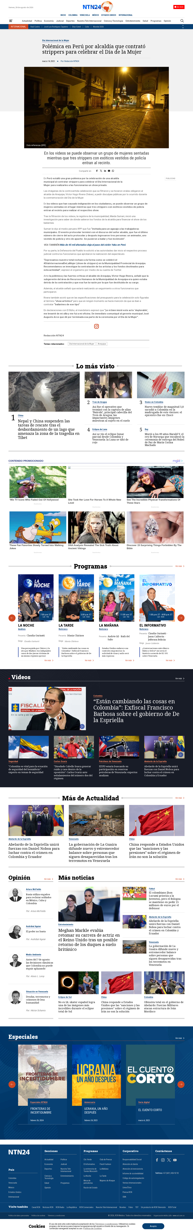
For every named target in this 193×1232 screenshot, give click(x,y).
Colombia (97, 696)
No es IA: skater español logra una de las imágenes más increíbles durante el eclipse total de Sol (76, 1007)
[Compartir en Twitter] (101, 171)
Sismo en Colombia (154, 402)
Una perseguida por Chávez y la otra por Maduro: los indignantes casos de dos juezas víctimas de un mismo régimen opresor (36, 652)
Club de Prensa (106, 1159)
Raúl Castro (35, 27)
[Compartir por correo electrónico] (109, 171)
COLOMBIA (72, 15)
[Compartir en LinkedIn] (105, 171)
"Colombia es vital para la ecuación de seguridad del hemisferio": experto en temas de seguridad (28, 769)
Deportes (70, 21)
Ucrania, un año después (96, 1110)
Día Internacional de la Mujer (55, 40)
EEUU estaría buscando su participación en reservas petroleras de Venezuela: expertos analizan (118, 771)
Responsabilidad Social (132, 1159)
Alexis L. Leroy (37, 976)
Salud (145, 21)
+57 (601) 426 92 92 (171, 1173)
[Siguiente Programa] (181, 618)
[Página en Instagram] (163, 1160)
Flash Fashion (105, 1164)
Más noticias (76, 877)
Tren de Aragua (99, 402)
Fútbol (152, 888)
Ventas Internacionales (132, 1183)
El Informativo (152, 625)
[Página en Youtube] (175, 1160)
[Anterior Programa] (12, 618)
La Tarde (66, 625)
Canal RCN (36, 1207)
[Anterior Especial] (12, 1084)
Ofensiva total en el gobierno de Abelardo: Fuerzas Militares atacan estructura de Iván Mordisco (164, 1007)
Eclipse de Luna (99, 429)
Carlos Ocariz (60, 761)
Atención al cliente (130, 1164)
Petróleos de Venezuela (110, 761)
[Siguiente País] (183, 28)
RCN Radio (60, 1207)
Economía (49, 21)
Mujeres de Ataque (107, 1180)
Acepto (153, 1226)
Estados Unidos (14, 1192)
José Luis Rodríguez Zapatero (56, 27)
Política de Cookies (92, 1228)
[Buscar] (182, 21)
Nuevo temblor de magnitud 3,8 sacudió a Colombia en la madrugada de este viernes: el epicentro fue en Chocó (164, 410)
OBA (124, 1197)
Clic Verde (88, 1159)
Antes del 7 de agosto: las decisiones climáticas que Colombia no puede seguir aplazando (39, 964)
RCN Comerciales (86, 1207)
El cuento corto (150, 1110)
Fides (131, 1207)
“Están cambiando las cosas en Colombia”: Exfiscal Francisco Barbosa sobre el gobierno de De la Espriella (76, 652)
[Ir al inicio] (23, 1156)
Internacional (13, 1197)
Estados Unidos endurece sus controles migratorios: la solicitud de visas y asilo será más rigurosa (115, 652)
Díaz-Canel (76, 27)
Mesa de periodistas (88, 1181)
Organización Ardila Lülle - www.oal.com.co (169, 1216)
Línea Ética (127, 1187)
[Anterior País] (183, 25)
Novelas (123, 1207)
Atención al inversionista (133, 1169)
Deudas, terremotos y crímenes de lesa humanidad (38, 999)
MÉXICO (95, 15)
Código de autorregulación (133, 1178)
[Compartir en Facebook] (97, 171)
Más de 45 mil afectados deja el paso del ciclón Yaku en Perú (93, 244)
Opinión (167, 21)
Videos (21, 677)
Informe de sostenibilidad (133, 1173)
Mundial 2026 (98, 27)
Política (38, 21)
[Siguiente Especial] (181, 1084)
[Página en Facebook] (157, 1160)
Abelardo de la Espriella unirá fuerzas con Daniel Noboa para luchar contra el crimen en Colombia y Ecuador (161, 771)
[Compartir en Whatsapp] (113, 171)
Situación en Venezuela (37, 991)
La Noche (26, 625)
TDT (136, 1207)
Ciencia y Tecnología (113, 21)
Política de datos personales (18, 1216)
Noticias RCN (48, 1207)
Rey (146, 429)
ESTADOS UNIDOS (108, 15)
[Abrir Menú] (10, 21)
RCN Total (172, 1207)
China (20, 415)
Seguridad (13, 761)
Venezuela (74, 839)
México (11, 1187)
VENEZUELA (85, 15)
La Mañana (109, 625)
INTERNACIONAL (126, 15)
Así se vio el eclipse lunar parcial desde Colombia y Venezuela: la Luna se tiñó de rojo (110, 438)
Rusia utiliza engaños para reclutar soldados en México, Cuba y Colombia (38, 899)
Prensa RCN (127, 1192)
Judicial (60, 21)
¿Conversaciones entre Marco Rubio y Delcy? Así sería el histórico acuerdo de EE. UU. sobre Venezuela (155, 652)
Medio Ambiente (33, 954)
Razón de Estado (90, 1187)
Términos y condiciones (56, 1216)
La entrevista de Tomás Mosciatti (90, 1170)
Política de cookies (38, 1216)
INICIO (63, 15)
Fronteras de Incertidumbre (40, 1110)
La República (72, 1207)
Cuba (87, 27)
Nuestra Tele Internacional (89, 21)
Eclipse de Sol (65, 997)
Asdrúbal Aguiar (33, 926)
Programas (156, 21)
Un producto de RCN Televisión (153, 1207)
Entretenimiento (133, 21)
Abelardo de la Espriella (155, 761)
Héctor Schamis (38, 1010)
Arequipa (102, 344)
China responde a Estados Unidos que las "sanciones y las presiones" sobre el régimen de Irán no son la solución (156, 850)
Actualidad (27, 21)
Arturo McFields (33, 889)
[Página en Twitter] (169, 1160)
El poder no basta (36, 931)
